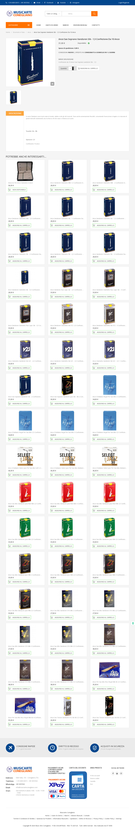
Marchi (66, 25)
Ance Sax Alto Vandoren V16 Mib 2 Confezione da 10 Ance (70, 611)
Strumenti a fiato (19, 32)
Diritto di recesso (85, 819)
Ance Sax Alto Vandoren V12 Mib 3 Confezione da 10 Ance (28, 682)
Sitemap (119, 819)
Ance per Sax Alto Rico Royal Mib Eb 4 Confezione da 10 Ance (29, 718)
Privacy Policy (98, 819)
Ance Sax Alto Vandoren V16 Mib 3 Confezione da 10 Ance (28, 646)
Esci (91, 784)
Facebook (50, 3)
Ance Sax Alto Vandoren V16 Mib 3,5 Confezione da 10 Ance (71, 646)
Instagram (75, 3)
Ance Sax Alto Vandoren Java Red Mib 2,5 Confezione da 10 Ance (30, 504)
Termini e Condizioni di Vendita (24, 819)
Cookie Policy (109, 819)
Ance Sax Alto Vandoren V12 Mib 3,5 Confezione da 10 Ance (71, 682)
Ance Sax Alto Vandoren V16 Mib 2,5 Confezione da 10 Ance (113, 611)
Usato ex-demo (52, 25)
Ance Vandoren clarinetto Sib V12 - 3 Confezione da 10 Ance (113, 325)
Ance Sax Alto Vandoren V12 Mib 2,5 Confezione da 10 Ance (113, 646)
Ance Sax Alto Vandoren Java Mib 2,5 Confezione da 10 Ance (29, 539)
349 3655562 (20, 784)
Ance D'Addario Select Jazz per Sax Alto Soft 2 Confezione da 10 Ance (32, 468)
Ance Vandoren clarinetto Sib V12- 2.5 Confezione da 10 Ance (71, 325)
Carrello (92, 781)
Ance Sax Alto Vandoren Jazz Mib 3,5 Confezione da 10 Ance (29, 611)
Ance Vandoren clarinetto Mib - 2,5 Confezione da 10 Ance (28, 218)
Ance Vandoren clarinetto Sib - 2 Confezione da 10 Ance (27, 254)
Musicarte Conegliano (67, 812)
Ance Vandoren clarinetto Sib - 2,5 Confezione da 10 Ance (70, 254)
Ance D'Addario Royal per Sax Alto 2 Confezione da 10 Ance (113, 397)
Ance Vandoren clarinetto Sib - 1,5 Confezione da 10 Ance (112, 218)
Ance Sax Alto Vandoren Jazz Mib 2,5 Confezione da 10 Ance (71, 575)
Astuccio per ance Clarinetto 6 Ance (20, 183)
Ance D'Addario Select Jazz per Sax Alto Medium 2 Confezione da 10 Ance (75, 468)
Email (38, 3)
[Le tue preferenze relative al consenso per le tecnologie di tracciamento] (133, 623)
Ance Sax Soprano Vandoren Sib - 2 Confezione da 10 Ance (28, 397)
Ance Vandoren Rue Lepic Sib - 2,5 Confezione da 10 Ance (70, 290)
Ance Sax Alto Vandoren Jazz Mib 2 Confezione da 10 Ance (28, 575)
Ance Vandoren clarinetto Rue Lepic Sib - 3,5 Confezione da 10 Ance (31, 325)
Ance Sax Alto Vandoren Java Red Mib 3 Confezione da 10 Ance (72, 504)
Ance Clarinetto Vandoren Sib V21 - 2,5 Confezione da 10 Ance (29, 361)
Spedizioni (73, 819)
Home (38, 25)
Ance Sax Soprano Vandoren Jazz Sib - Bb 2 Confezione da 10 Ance (73, 397)
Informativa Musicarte (60, 819)
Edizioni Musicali (80, 25)
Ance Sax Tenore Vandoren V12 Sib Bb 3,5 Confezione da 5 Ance (72, 718)
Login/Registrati (123, 3)
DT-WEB (109, 826)
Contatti (96, 25)
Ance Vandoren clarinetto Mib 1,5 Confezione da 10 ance (70, 183)
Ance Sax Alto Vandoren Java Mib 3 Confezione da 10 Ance (70, 539)
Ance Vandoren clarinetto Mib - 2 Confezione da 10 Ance (112, 183)
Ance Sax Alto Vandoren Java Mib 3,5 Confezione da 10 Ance (113, 539)
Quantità (64, 68)
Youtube (63, 3)
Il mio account (95, 776)
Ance (29, 32)
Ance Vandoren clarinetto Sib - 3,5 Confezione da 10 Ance (28, 290)
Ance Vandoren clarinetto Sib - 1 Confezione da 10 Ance (69, 218)
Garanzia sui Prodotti (44, 819)
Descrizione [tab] (15, 113)
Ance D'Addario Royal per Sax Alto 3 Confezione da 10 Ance (71, 432)
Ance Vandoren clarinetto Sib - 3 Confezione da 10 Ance (112, 254)
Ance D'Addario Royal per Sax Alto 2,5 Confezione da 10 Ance (29, 432)
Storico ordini (94, 778)
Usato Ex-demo (56, 816)
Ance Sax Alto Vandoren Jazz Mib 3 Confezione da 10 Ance (113, 575)
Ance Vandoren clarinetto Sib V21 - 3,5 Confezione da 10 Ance (71, 361)
